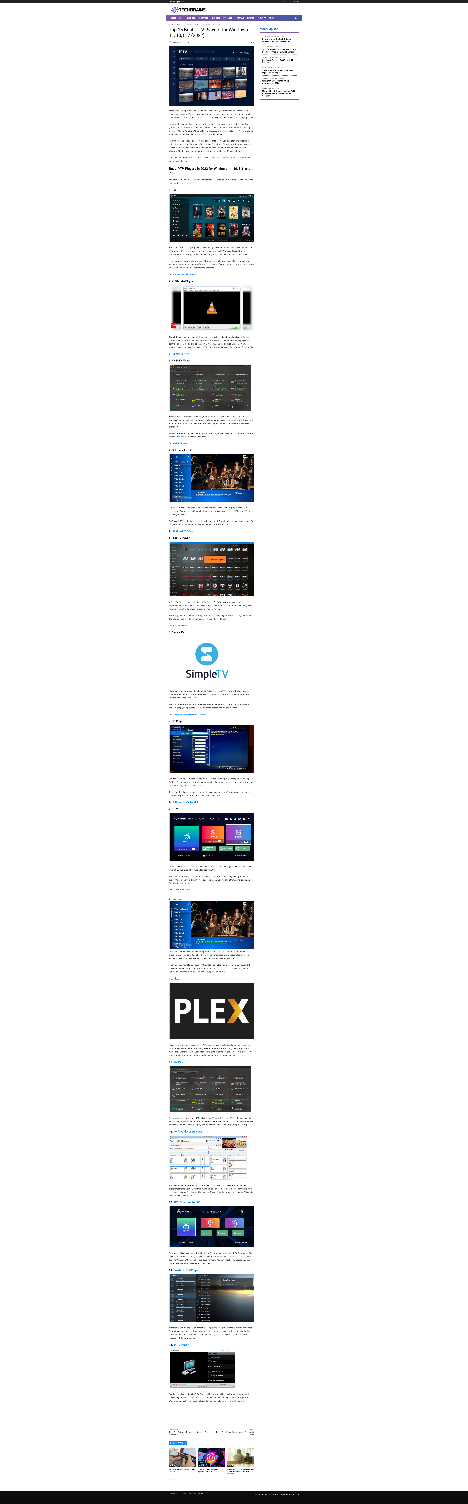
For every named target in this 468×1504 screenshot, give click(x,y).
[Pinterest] (197, 1417)
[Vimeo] (294, 1)
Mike (176, 42)
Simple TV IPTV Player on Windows (189, 714)
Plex (176, 978)
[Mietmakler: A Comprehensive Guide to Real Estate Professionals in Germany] (240, 1457)
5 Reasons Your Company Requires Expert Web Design (278, 71)
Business (265, 36)
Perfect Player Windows (188, 1131)
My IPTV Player (180, 443)
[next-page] (174, 1479)
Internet (177, 25)
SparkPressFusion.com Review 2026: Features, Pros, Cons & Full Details (279, 50)
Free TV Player (180, 625)
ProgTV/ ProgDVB (177, 899)
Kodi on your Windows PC (185, 274)
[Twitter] (291, 1)
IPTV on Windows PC (181, 890)
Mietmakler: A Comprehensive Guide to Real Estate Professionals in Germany (240, 1471)
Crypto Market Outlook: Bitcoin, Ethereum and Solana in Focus (276, 40)
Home (171, 25)
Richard (271, 57)
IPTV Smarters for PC (186, 1202)
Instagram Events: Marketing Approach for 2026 (275, 82)
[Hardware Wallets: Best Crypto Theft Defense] (182, 1457)
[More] (209, 1417)
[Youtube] (297, 1)
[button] (296, 18)
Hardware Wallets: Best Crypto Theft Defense (279, 61)
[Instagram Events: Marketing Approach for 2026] (211, 1457)
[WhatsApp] (203, 1417)
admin (271, 36)
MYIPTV (178, 1062)
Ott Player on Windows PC (185, 802)
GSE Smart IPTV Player (183, 531)
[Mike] (170, 42)
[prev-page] (170, 1479)
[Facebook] (284, 1)
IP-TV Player (181, 1344)
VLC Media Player (181, 354)
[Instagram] (287, 1)
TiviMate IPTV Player (186, 1270)
